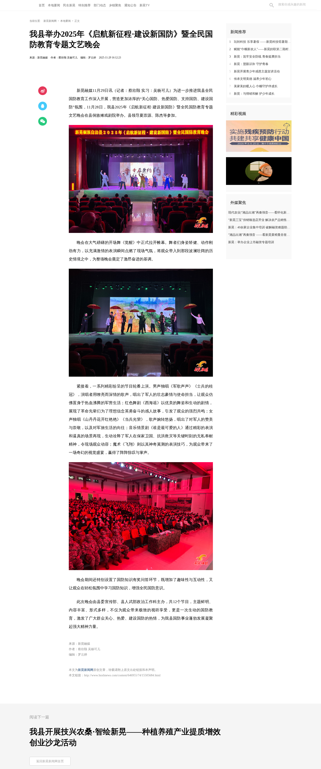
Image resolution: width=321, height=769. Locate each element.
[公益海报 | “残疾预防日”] (259, 136)
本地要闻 (65, 20)
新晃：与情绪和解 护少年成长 (251, 93)
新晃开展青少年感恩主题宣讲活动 (254, 71)
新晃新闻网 (50, 20)
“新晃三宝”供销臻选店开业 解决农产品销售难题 (259, 220)
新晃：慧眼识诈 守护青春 (248, 64)
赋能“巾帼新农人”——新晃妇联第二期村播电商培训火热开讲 (260, 49)
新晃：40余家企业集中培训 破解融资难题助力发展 (259, 227)
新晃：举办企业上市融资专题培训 (251, 242)
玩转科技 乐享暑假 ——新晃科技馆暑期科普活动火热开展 (260, 41)
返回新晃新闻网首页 (50, 761)
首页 (42, 5)
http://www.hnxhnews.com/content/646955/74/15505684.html (122, 675)
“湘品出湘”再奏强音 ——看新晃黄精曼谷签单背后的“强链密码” (259, 234)
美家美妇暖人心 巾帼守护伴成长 (253, 86)
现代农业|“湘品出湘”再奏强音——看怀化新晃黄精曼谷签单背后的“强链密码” (259, 212)
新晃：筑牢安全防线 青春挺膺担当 (255, 56)
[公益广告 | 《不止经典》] (259, 171)
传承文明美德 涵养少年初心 (250, 78)
